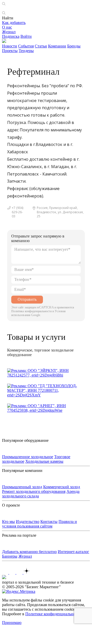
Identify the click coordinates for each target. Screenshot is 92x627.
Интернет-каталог (73, 551)
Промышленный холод (22, 487)
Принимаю (11, 622)
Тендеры (26, 50)
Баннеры (9, 556)
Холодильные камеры (44, 461)
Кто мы (8, 521)
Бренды (73, 46)
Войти (26, 36)
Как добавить (14, 22)
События (26, 46)
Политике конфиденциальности (53, 614)
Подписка (10, 36)
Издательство (27, 521)
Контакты (48, 521)
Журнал (9, 32)
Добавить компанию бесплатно (29, 551)
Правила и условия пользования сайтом (39, 523)
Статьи (41, 46)
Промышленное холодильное (27, 457)
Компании (57, 46)
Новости (9, 46)
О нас (7, 27)
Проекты (10, 50)
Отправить (27, 299)
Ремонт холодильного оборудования (33, 491)
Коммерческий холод (61, 487)
